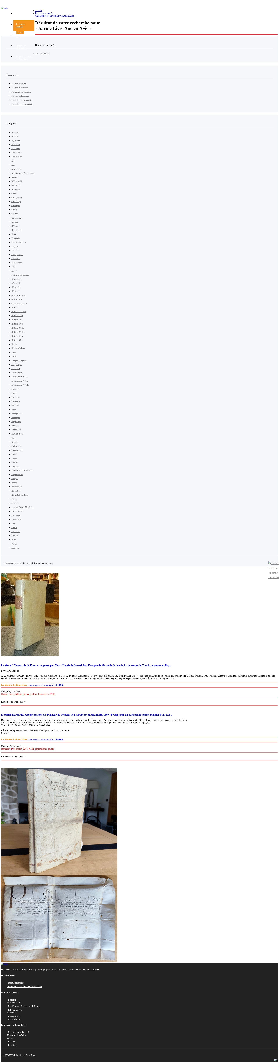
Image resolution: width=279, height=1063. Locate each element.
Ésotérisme (15, 259)
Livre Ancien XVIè (19, 377)
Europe (14, 271)
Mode (13, 409)
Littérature (15, 369)
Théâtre (14, 536)
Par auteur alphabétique (21, 92)
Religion (14, 479)
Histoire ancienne (18, 312)
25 (36, 54)
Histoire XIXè (17, 336)
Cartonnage (16, 202)
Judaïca (14, 356)
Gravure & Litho (18, 295)
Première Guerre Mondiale (22, 470)
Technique (15, 532)
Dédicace (15, 226)
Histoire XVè (16, 320)
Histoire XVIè (17, 324)
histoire (4, 694)
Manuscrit (15, 389)
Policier (14, 462)
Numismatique (17, 434)
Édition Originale (18, 242)
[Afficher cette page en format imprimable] (271, 564)
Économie (15, 238)
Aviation (14, 177)
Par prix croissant (18, 84)
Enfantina (15, 250)
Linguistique (16, 365)
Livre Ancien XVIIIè (20, 385)
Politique (15, 466)
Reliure (14, 483)
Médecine (15, 397)
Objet (13, 438)
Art (12, 161)
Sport (13, 523)
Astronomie (16, 169)
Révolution (15, 491)
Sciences (14, 503)
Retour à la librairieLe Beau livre (24, 57)
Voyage (14, 544)
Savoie (14, 499)
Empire (14, 246)
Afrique (14, 136)
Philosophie (16, 446)
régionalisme (41, 749)
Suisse (14, 527)
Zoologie (15, 548)
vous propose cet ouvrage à (32, 685)
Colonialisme (16, 218)
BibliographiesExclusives (14, 1011)
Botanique (15, 189)
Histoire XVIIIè (18, 332)
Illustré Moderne (18, 348)
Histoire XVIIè (17, 328)
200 (48, 54)
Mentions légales (15, 983)
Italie (13, 352)
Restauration (16, 487)
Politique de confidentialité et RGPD (24, 986)
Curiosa (14, 222)
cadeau (34, 694)
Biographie (15, 185)
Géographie (16, 287)
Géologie (15, 291)
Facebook (12, 1041)
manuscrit (6, 749)
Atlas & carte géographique (22, 173)
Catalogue (15, 206)
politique (18, 694)
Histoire (14, 307)
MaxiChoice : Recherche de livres (23, 1006)
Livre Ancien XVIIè (19, 381)
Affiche (14, 132)
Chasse (14, 210)
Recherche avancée (44, 13)
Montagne (15, 417)
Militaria (15, 405)
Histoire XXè (16, 340)
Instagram (12, 1045)
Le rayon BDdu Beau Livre (13, 1017)
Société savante (17, 511)
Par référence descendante (22, 104)
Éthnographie (17, 263)
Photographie (16, 450)
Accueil (38, 10)
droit (11, 694)
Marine (14, 393)
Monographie (16, 413)
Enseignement (17, 254)
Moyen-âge (16, 422)
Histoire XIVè (17, 316)
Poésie (14, 458)
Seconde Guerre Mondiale (22, 507)
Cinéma (14, 214)
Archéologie (16, 153)
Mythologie (16, 430)
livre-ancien (17, 749)
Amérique (15, 149)
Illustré (14, 344)
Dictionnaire (16, 230)
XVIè (32, 749)
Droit (13, 234)
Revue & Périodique (19, 495)
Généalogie (16, 283)
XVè (25, 749)
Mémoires (15, 401)
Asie (13, 165)
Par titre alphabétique (20, 96)
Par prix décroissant (19, 88)
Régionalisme (17, 475)
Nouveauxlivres (20, 35)
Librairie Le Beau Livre (25, 1055)
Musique (14, 426)
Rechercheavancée (20, 25)
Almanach (15, 144)
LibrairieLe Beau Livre (13, 1001)
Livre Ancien (16, 373)
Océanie (14, 442)
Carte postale (16, 197)
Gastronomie (16, 279)
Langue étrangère (18, 360)
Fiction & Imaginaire (20, 275)
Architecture (16, 157)
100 (44, 54)
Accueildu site (19, 14)
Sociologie (15, 515)
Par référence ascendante (21, 100)
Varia (13, 540)
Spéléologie (16, 519)
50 (40, 54)
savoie (27, 694)
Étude (13, 267)
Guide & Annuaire (19, 303)
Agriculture (16, 140)
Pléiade (14, 454)
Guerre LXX (16, 299)
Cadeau (14, 193)
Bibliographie (17, 181)
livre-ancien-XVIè (46, 694)
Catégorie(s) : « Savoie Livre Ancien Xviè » (55, 16)
